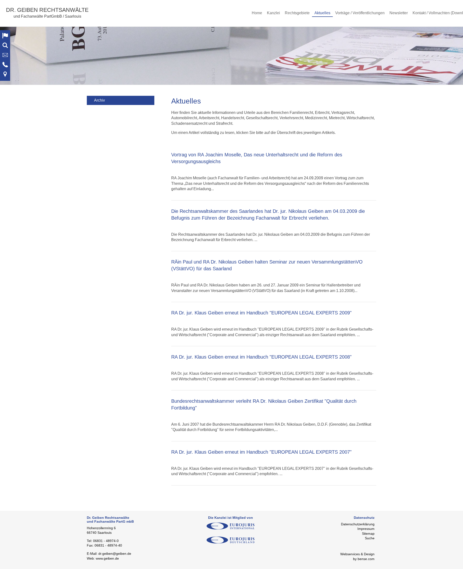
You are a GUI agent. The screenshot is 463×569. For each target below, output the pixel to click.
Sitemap (368, 533)
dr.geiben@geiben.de (114, 553)
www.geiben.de (107, 558)
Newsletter (398, 13)
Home (257, 13)
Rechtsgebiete (297, 13)
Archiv (99, 100)
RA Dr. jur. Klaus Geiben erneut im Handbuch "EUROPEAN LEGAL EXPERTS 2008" (261, 357)
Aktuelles (322, 13)
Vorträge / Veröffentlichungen (360, 13)
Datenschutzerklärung (357, 524)
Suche (369, 538)
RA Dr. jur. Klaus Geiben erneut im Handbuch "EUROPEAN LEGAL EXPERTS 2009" (261, 312)
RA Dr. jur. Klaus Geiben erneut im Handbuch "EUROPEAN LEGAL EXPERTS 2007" (261, 452)
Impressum (365, 529)
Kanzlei (273, 13)
